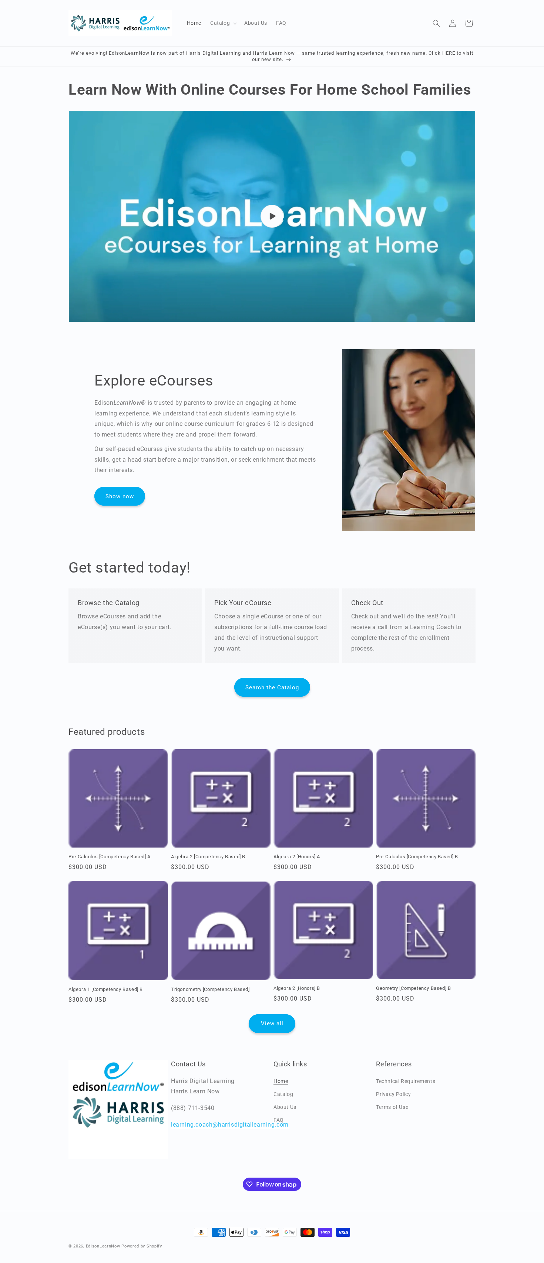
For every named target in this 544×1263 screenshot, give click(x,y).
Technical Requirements (405, 1081)
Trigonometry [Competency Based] (210, 989)
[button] (223, 23)
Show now (119, 496)
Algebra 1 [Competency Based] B (105, 989)
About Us (284, 1107)
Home (280, 1081)
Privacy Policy (393, 1094)
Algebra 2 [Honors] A (296, 856)
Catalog (283, 1094)
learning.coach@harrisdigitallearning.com (230, 1124)
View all (272, 1023)
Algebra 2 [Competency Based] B (208, 856)
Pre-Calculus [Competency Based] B (417, 856)
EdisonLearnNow (103, 1246)
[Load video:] (272, 216)
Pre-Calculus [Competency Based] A (109, 856)
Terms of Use (392, 1107)
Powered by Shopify (141, 1246)
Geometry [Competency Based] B (413, 988)
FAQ (278, 1120)
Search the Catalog (272, 687)
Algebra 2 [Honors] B (296, 988)
